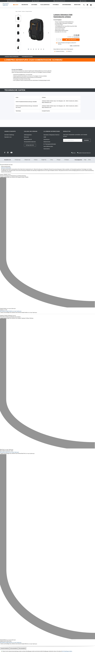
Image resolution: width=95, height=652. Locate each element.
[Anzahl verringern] (57, 39)
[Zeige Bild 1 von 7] (28, 49)
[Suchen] (84, 5)
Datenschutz (47, 141)
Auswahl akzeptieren (5, 648)
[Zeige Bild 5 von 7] (38, 49)
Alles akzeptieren (22, 648)
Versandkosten (76, 36)
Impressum (47, 139)
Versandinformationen (30, 141)
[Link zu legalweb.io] (1, 651)
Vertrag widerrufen (30, 145)
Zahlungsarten (28, 134)
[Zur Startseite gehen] (6, 4)
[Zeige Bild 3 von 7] (33, 49)
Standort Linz (8, 137)
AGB (45, 137)
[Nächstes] (49, 33)
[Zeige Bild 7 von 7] (43, 49)
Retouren (26, 137)
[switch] (47, 177)
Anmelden (86, 140)
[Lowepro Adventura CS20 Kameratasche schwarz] (36, 30)
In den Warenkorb (72, 39)
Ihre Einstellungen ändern (67, 651)
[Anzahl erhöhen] (60, 39)
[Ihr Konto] (87, 5)
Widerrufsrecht (28, 139)
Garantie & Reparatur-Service (51, 134)
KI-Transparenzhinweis (50, 144)
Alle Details (10, 311)
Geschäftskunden (48, 146)
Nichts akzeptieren (14, 648)
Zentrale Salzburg (9, 134)
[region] (33, 33)
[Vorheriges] (24, 33)
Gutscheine (47, 148)
